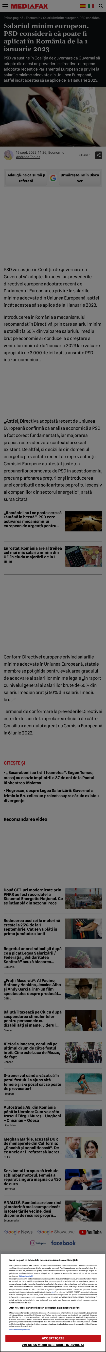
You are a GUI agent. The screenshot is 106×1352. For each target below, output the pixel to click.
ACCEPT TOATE (53, 1338)
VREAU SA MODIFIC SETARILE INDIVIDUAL (53, 1345)
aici (53, 1292)
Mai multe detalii (26, 1276)
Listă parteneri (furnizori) (20, 1330)
